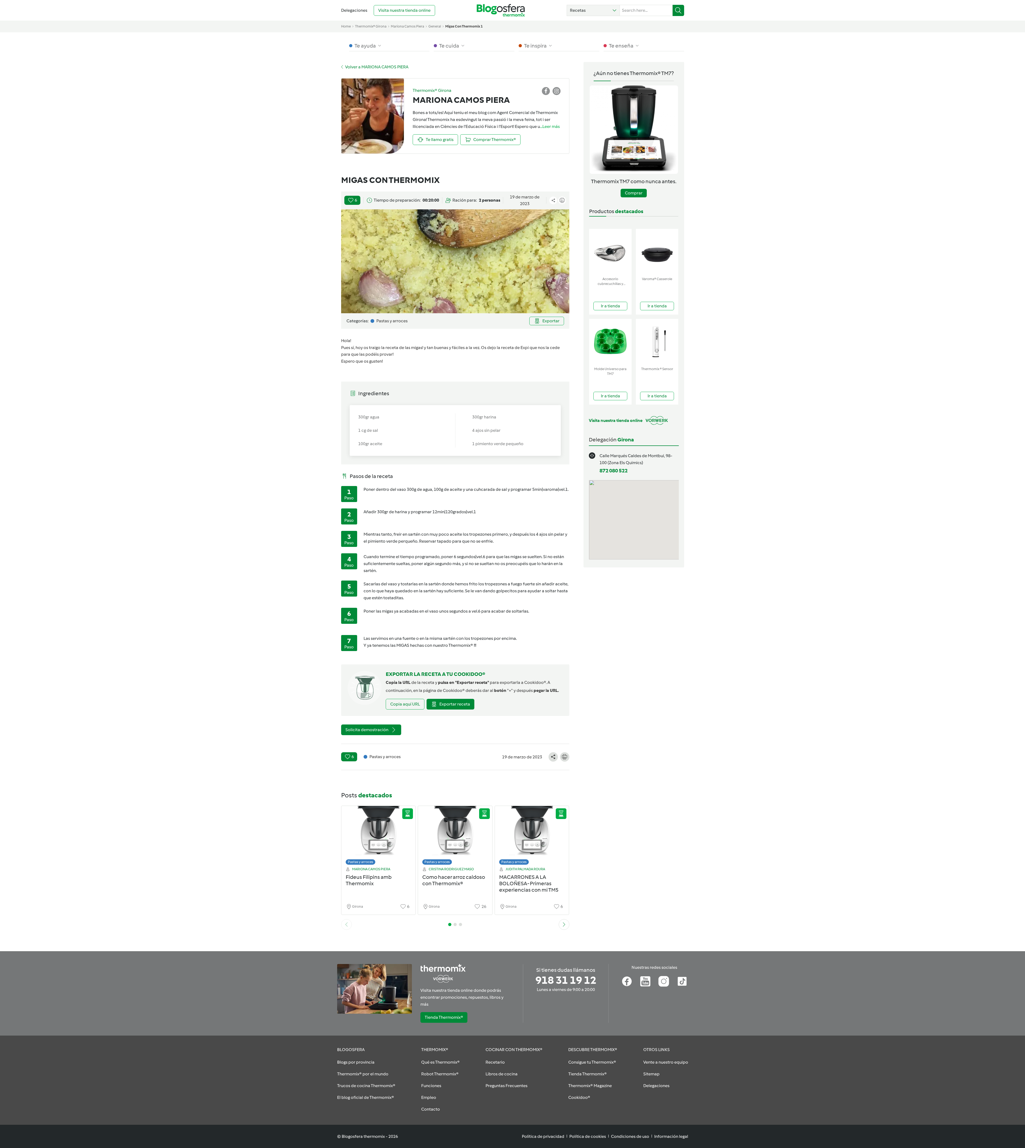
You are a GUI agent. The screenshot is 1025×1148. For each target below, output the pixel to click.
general (434, 26)
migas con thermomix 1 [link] (464, 26)
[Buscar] (678, 10)
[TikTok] (682, 981)
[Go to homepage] (501, 10)
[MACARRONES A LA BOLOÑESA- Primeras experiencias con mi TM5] (532, 837)
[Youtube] (645, 981)
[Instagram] (664, 981)
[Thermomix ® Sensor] (657, 341)
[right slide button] (564, 924)
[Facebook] (627, 981)
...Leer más (550, 126)
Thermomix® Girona (371, 26)
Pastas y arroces (360, 862)
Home (346, 26)
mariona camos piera (407, 26)
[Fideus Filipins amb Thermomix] (378, 837)
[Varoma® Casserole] (657, 251)
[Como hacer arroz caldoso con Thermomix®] (455, 837)
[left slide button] (346, 924)
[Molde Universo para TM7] (610, 341)
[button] (593, 10)
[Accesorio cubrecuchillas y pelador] (610, 251)
